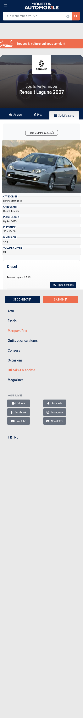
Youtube (21, 421)
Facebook (20, 412)
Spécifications (66, 115)
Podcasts (56, 403)
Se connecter (22, 299)
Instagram (57, 412)
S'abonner (60, 299)
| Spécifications (63, 285)
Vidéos (21, 403)
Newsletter (57, 421)
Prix (39, 114)
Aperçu (17, 114)
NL (16, 437)
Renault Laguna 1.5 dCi (19, 277)
